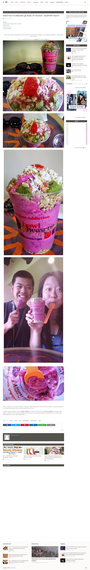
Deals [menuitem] (29, 2)
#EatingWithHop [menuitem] (59, 2)
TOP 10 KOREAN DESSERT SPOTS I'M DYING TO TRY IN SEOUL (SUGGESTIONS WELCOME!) (79, 58)
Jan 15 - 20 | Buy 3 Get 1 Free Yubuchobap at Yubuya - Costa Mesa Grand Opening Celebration (18, 548)
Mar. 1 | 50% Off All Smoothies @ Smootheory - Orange (10, 456)
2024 (76, 126)
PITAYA (39, 420)
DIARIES (11, 420)
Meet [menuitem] (16, 2)
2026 (76, 124)
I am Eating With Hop (76, 70)
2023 (76, 128)
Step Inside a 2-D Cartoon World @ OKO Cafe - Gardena (44, 559)
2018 (76, 135)
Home (5, 12)
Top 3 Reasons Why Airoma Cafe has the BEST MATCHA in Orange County (79, 77)
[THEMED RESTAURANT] (45, 551)
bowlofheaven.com (7, 27)
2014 (76, 143)
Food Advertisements (78, 87)
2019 (76, 133)
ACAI (7, 12)
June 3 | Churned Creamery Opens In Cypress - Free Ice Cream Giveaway (79, 50)
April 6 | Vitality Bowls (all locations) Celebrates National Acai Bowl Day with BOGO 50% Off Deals (53, 457)
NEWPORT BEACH (26, 420)
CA (7, 420)
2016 (76, 139)
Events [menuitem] (46, 2)
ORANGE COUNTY (34, 420)
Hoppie (17, 435)
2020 (76, 131)
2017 (76, 137)
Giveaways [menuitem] (52, 2)
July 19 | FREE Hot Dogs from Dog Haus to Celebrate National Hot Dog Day (18, 555)
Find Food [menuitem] (23, 2)
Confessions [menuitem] (35, 2)
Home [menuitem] (12, 2)
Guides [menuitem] (41, 2)
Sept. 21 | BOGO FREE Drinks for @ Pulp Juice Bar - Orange (32, 456)
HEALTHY (15, 420)
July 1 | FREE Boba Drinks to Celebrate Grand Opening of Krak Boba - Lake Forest (18, 561)
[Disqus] (33, 482)
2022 (76, 130)
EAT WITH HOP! (13, 567)
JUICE (20, 420)
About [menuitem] (66, 2)
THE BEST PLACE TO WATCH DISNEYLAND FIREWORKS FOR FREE (79, 64)
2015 (76, 141)
